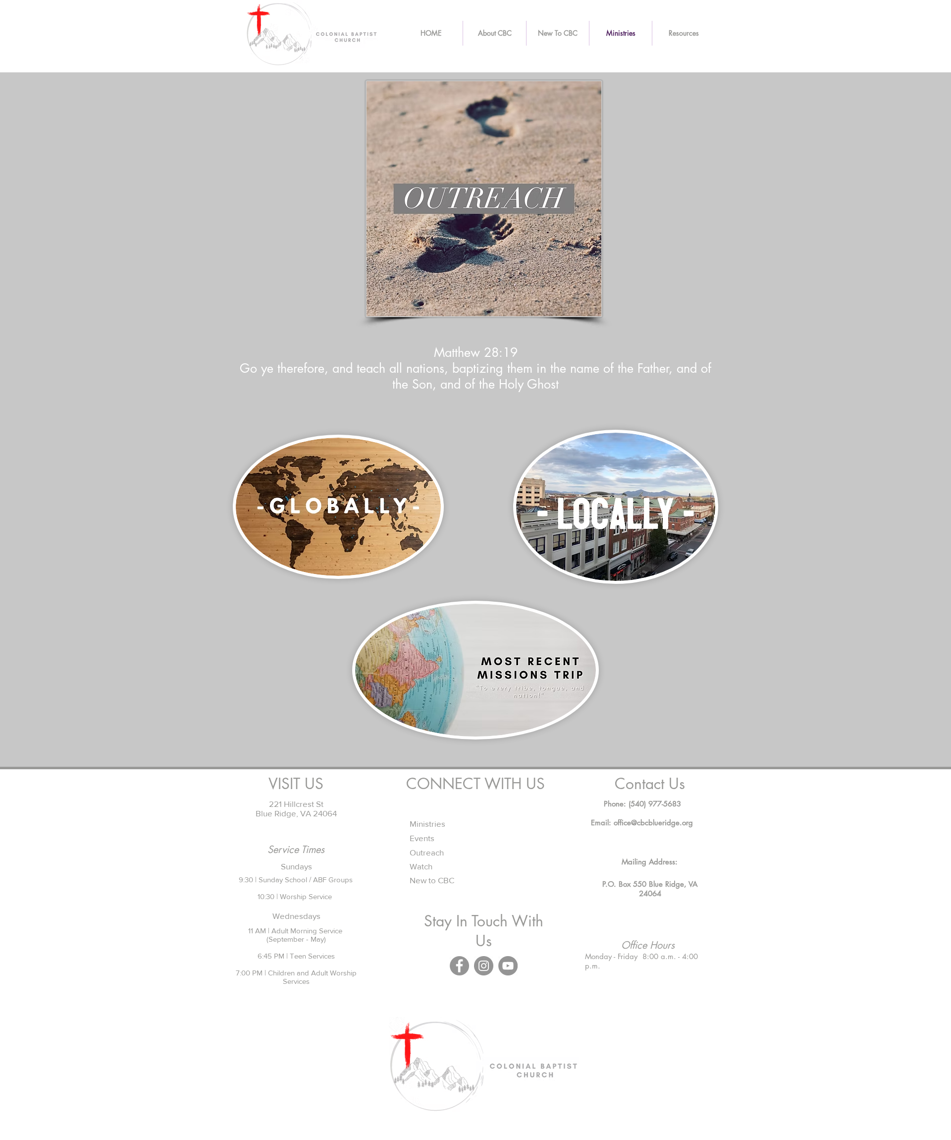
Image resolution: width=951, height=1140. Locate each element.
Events (422, 838)
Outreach (427, 852)
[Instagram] (483, 965)
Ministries (427, 823)
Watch (421, 866)
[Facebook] (459, 965)
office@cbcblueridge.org (653, 822)
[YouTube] (508, 965)
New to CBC (432, 880)
